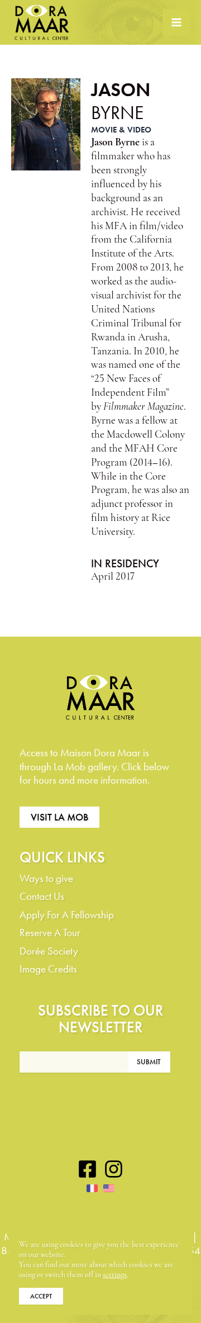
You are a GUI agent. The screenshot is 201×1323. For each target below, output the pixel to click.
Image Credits (48, 968)
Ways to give (46, 878)
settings (115, 1275)
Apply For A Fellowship (67, 914)
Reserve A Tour (50, 932)
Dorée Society (49, 951)
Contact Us (42, 896)
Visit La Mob (59, 816)
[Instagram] (113, 1169)
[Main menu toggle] (176, 22)
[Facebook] (87, 1169)
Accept (41, 1296)
